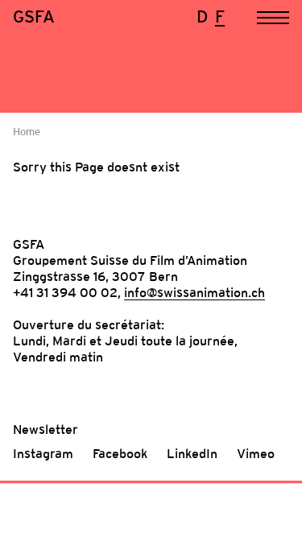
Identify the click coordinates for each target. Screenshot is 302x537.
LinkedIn (192, 453)
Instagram (43, 453)
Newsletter (45, 429)
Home (26, 132)
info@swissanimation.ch (194, 292)
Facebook (120, 453)
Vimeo (256, 453)
